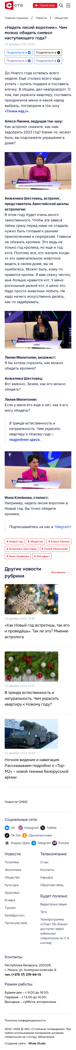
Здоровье (12, 893)
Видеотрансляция (53, 904)
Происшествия (16, 923)
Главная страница (16, 18)
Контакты (47, 870)
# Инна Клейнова (17, 556)
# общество (35, 541)
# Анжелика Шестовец (21, 549)
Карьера (46, 877)
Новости (41, 18)
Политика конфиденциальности (25, 1020)
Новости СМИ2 (16, 802)
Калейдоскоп (15, 915)
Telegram (61, 527)
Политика (12, 862)
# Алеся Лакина (59, 541)
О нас (44, 862)
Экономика (13, 870)
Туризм (10, 908)
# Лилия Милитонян (55, 549)
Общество (61, 18)
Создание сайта (15, 1043)
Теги (43, 912)
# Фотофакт (42, 556)
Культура (12, 885)
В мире (10, 900)
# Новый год (14, 541)
